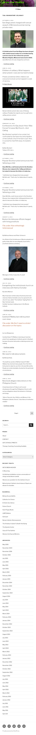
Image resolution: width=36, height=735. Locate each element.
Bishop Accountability (9, 496)
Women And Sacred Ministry (11, 534)
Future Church (7, 506)
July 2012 (5, 679)
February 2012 (7, 696)
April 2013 (6, 648)
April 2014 (6, 610)
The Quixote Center (8, 527)
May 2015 (5, 565)
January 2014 (6, 620)
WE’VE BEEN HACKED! (9, 467)
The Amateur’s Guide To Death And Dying (15, 523)
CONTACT (6, 439)
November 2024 (7, 548)
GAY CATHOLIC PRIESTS (10, 442)
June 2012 (5, 682)
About (4, 436)
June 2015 (6, 562)
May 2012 (5, 686)
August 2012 (6, 676)
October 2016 (7, 555)
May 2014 (5, 606)
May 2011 (5, 710)
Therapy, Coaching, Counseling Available (14, 446)
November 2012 (7, 665)
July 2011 (5, 703)
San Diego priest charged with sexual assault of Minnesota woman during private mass (16, 25)
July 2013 (5, 638)
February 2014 (7, 617)
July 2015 (5, 558)
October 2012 (7, 669)
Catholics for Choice (9, 499)
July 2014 (5, 600)
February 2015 (7, 575)
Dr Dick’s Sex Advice (8, 503)
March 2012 (6, 693)
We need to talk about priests (13, 354)
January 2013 (6, 658)
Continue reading (9, 64)
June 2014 (6, 603)
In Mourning (6, 471)
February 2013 (7, 655)
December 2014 (7, 582)
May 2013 (5, 644)
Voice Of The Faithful (9, 530)
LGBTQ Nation (7, 513)
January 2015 (6, 579)
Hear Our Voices (13, 2)
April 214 (5, 714)
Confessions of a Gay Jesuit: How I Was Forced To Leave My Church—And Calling (17, 128)
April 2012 (6, 689)
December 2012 (7, 662)
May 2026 (5, 544)
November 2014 (7, 586)
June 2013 (6, 641)
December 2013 (7, 624)
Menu (19, 9)
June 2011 (5, 707)
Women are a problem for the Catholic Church (16, 480)
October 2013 (7, 627)
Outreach (5, 516)
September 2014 (8, 593)
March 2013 (6, 651)
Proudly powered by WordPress (11, 731)
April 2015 (6, 568)
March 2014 (6, 613)
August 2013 (6, 634)
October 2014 (7, 589)
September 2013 (8, 631)
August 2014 (6, 596)
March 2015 (6, 572)
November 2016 (7, 551)
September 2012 (7, 672)
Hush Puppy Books (8, 510)
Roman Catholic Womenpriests (12, 520)
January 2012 (6, 700)
